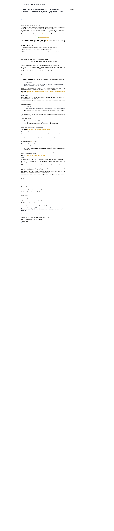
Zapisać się (6, 337)
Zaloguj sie (2, 337)
